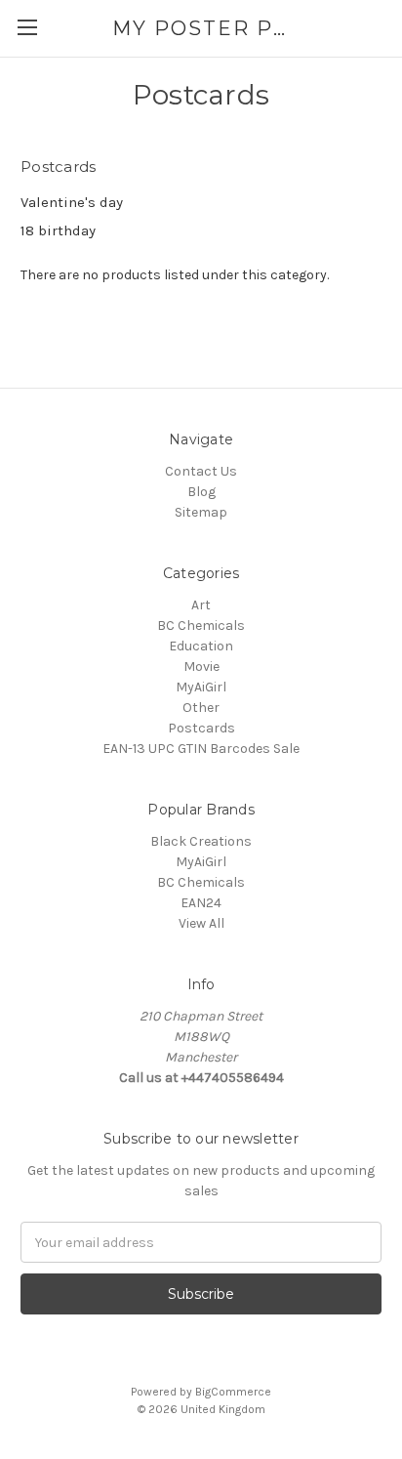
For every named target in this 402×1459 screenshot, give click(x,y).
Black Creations (201, 841)
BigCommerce (233, 1391)
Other (201, 707)
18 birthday (58, 230)
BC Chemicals (201, 625)
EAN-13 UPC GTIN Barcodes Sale (201, 748)
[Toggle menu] (27, 27)
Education (201, 646)
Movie (201, 666)
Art (201, 605)
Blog (201, 491)
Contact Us (201, 471)
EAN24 (201, 903)
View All (201, 923)
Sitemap (201, 512)
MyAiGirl (201, 687)
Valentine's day (71, 202)
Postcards (201, 728)
